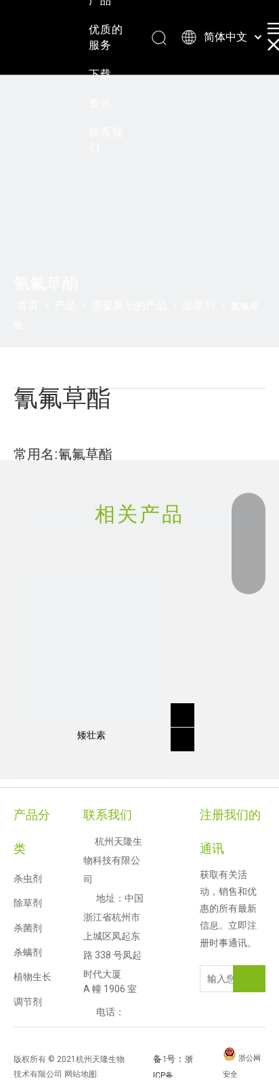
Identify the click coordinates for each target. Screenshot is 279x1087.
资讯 (100, 103)
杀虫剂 (28, 878)
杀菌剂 (28, 928)
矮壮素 (91, 735)
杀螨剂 (28, 952)
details (185, 735)
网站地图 (80, 1074)
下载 (100, 74)
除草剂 (28, 902)
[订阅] (249, 978)
